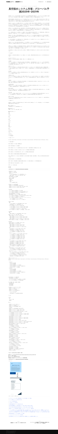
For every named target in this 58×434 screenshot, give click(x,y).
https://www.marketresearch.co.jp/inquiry (22, 359)
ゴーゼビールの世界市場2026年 (13, 401)
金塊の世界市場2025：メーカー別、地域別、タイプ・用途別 (16, 413)
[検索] (45, 1)
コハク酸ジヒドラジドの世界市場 (13, 402)
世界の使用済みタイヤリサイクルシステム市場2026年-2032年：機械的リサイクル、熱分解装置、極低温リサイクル (23, 416)
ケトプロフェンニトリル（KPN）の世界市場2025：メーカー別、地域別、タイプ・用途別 (20, 398)
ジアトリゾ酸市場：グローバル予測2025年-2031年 (15, 399)
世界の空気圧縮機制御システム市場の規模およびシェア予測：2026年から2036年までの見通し (21, 405)
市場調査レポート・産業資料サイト (10, 1)
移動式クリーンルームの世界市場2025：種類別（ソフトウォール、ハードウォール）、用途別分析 (21, 408)
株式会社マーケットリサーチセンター (11, 430)
